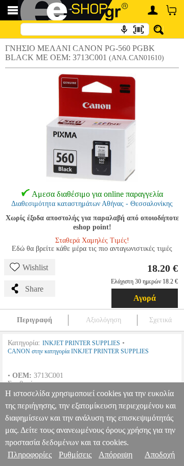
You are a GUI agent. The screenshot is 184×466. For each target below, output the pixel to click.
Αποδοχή (160, 454)
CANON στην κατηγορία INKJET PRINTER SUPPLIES (78, 351)
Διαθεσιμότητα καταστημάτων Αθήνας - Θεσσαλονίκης (92, 204)
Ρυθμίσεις (75, 454)
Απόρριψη (115, 454)
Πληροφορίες (30, 454)
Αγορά (144, 298)
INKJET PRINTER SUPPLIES (81, 343)
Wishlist (35, 267)
